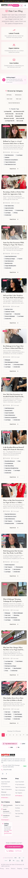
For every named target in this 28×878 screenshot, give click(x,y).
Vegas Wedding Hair (10, 265)
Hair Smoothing (9, 465)
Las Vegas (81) (7, 111)
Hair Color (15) (19, 113)
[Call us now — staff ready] (21, 5)
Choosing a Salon (18, 364)
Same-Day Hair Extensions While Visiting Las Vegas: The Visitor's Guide (13, 245)
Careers (17, 816)
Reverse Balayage (10, 316)
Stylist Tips (17, 712)
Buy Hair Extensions (10, 514)
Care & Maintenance (14, 103)
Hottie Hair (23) (9, 113)
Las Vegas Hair (9, 661)
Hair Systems (17, 569)
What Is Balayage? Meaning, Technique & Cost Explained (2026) (12, 601)
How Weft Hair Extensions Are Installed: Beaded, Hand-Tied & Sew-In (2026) (13, 396)
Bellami (7, 157)
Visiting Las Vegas (10, 258)
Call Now (14, 851)
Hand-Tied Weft (9, 412)
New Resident (17, 668)
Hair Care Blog (19, 813)
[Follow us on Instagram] (2, 773)
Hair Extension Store (10, 516)
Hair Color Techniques (11, 617)
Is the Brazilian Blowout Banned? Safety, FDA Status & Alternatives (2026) (14, 449)
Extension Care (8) (9, 118)
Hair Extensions (9, 155)
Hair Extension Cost (10, 164)
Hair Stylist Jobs (9, 205)
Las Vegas (19, 155)
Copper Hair (8, 314)
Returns (13, 868)
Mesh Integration (10, 564)
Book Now (15, 5)
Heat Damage (18, 714)
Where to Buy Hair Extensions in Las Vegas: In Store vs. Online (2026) (13, 502)
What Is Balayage (18, 613)
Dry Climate (8, 663)
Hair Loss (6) (20, 120)
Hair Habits (8, 714)
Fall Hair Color (9, 309)
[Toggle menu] (25, 5)
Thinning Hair (19, 567)
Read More (13, 168)
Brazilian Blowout (10, 461)
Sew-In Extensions (10, 415)
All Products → (19, 795)
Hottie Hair (8, 215)
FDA (19, 461)
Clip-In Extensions (10, 518)
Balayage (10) (18, 116)
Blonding (16, 615)
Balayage (7, 359)
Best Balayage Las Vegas (11, 362)
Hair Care (7, 668)
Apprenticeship (9, 208)
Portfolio (17, 808)
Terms (7, 868)
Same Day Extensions (10, 256)
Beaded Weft (8, 410)
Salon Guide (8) (20, 118)
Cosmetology (19, 210)
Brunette (17, 314)
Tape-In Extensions (10, 162)
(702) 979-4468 (7, 769)
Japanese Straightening (11, 468)
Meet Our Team (19, 805)
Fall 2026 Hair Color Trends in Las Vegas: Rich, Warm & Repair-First (13, 298)
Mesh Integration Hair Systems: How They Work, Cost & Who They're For (13, 553)
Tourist (20, 258)
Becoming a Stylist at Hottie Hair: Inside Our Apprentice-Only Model (14, 194)
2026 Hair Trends (9, 311)
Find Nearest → (5, 820)
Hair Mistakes (18, 716)
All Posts (9, 95)
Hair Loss (18, 99)
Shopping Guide (9, 523)
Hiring (15, 212)
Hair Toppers (8, 521)
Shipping (19, 868)
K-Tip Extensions (5, 786)
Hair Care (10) (9, 116)
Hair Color (9, 99)
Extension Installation (11, 417)
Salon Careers (9, 210)
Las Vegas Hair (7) (9, 120)
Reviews (17, 811)
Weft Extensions (9, 408)
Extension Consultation (11, 159)
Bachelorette (8, 263)
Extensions (18, 95)
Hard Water (19, 661)
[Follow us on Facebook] (6, 773)
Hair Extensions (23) (19, 111)
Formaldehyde (9, 463)
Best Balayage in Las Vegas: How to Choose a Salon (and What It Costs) (13, 348)
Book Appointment (15, 846)
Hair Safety (8, 470)
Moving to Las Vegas (10, 666)
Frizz (6, 670)
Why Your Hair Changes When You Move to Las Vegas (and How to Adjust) (13, 650)
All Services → (5, 797)
